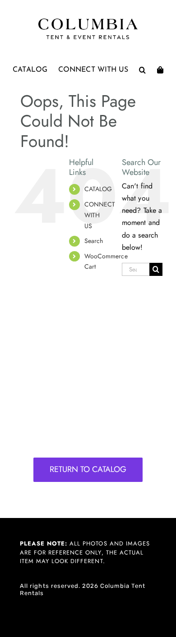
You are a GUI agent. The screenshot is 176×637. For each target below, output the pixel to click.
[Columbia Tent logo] (88, 21)
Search (93, 240)
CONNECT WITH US (100, 215)
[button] (142, 70)
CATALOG (98, 188)
